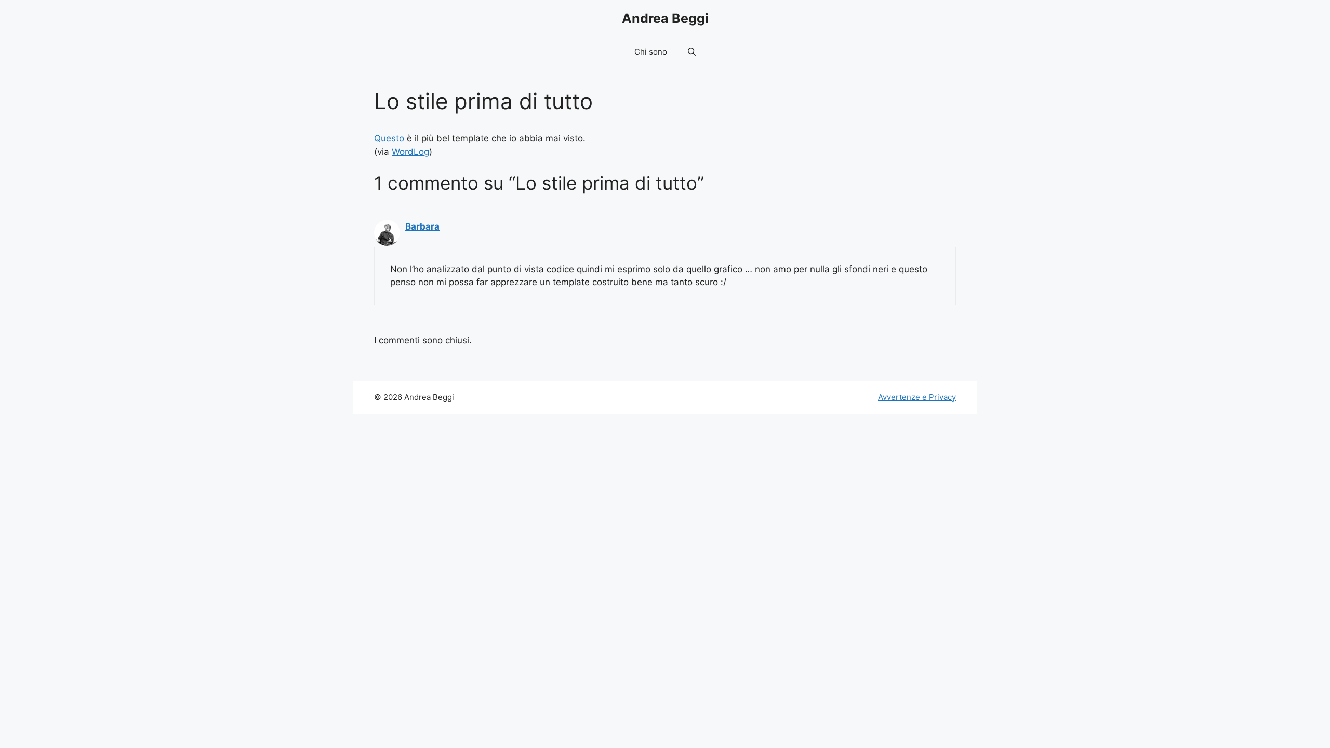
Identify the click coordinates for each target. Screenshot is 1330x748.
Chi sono (650, 52)
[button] (691, 52)
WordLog (410, 151)
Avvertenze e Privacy (917, 397)
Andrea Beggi (665, 18)
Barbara (422, 226)
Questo (389, 138)
